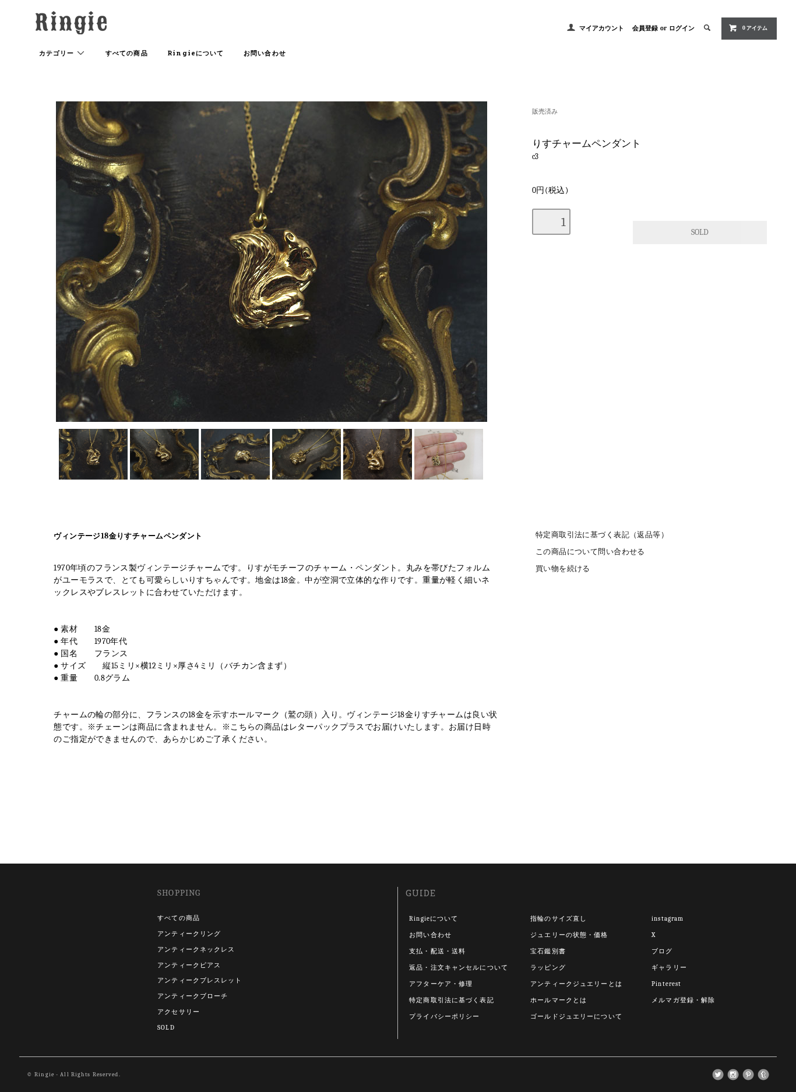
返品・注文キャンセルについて (458, 967)
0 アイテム (754, 28)
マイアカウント (601, 28)
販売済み (545, 111)
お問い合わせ (265, 52)
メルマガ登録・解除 (683, 1000)
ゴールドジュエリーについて (576, 1016)
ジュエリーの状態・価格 (569, 935)
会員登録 (645, 28)
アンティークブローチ (192, 996)
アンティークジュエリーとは (576, 984)
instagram (667, 918)
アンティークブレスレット (199, 980)
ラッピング (548, 967)
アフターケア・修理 (441, 984)
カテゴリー (58, 52)
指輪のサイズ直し (558, 918)
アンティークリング (189, 934)
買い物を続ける (563, 569)
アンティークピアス (189, 965)
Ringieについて (195, 52)
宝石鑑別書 (548, 951)
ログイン (682, 28)
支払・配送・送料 (437, 951)
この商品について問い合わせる (590, 552)
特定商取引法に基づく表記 (451, 1000)
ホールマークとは (558, 1000)
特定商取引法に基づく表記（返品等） (602, 535)
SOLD (165, 1027)
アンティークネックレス (196, 949)
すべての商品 (126, 52)
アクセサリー (178, 1012)
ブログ (661, 951)
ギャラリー (669, 967)
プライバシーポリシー (444, 1016)
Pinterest (666, 984)
